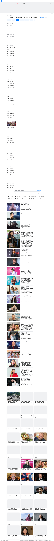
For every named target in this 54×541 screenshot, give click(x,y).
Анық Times (11, 79)
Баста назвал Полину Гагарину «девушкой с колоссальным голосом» (26, 205)
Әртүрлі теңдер (12, 47)
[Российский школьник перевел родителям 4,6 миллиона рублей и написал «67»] (27, 505)
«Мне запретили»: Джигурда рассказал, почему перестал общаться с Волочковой (27, 325)
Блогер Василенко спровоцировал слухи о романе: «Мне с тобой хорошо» (25, 270)
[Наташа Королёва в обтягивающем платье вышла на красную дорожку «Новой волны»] (27, 452)
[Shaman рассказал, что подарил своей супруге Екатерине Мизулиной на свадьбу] (27, 492)
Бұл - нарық (11, 138)
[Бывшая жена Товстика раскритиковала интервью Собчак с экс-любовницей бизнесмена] (27, 532)
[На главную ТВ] (2, 1)
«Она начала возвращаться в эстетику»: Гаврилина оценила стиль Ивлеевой (27, 279)
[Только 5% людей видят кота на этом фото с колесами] (40, 412)
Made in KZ (11, 30)
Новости (11, 25)
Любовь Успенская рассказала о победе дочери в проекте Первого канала (27, 288)
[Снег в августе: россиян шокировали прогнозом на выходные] (13, 505)
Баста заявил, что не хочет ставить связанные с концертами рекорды (26, 261)
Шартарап (11, 140)
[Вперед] (52, 3)
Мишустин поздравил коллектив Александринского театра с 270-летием (26, 343)
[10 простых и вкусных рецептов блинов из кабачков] (27, 438)
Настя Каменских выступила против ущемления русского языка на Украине (27, 233)
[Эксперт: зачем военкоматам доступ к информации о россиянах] (40, 452)
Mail (1, 540)
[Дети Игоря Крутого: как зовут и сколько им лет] (13, 479)
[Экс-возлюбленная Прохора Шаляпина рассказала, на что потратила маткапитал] (40, 425)
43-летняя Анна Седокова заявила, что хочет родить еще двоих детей (26, 371)
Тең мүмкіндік (12, 36)
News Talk (11, 144)
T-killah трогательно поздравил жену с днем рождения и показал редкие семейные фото (26, 353)
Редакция (20, 540)
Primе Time (11, 164)
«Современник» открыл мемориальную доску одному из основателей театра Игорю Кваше (26, 224)
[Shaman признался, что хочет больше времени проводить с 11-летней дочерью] (27, 412)
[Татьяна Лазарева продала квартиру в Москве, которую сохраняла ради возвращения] (13, 532)
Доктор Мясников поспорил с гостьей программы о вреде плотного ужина (26, 316)
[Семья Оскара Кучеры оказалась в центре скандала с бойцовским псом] (40, 479)
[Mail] (1, 1)
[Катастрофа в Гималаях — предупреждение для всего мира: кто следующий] (13, 398)
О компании (4, 540)
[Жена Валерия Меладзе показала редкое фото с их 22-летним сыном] (40, 532)
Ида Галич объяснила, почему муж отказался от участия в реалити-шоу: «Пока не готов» (26, 380)
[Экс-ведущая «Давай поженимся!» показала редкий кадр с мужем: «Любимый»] (13, 452)
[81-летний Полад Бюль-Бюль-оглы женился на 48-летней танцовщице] (13, 465)
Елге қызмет (12, 64)
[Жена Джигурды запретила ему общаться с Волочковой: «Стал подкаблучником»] (40, 465)
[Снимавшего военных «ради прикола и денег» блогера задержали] (13, 519)
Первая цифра (12, 127)
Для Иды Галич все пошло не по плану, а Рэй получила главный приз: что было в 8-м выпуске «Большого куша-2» (27, 242)
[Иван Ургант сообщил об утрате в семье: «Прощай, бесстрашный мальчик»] (13, 425)
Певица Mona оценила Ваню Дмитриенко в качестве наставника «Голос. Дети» (26, 297)
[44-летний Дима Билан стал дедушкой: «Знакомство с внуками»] (40, 492)
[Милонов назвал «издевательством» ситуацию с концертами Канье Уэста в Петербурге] (40, 438)
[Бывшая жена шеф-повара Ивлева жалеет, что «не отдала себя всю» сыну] (40, 519)
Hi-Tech (11, 49)
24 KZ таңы (11, 96)
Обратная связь (50, 540)
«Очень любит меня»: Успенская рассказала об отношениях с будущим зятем (26, 362)
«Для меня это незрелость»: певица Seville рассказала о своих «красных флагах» (26, 215)
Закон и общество (12, 104)
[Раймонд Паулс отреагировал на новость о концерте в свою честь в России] (13, 412)
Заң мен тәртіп (12, 115)
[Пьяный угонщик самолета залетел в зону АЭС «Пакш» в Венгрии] (27, 398)
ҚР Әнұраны (11, 23)
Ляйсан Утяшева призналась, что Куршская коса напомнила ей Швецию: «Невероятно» (27, 307)
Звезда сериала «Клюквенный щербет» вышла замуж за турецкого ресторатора (26, 334)
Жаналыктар (12, 32)
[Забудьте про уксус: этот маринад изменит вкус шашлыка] (13, 438)
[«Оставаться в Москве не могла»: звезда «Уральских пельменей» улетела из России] (27, 479)
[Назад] (50, 3)
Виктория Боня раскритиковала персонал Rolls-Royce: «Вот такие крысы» (26, 251)
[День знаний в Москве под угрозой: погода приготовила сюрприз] (27, 425)
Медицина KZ (12, 27)
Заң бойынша (12, 34)
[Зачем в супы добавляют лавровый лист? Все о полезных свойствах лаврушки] (40, 505)
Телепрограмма (9, 15)
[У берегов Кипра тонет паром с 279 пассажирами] (13, 492)
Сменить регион (41, 17)
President (11, 119)
